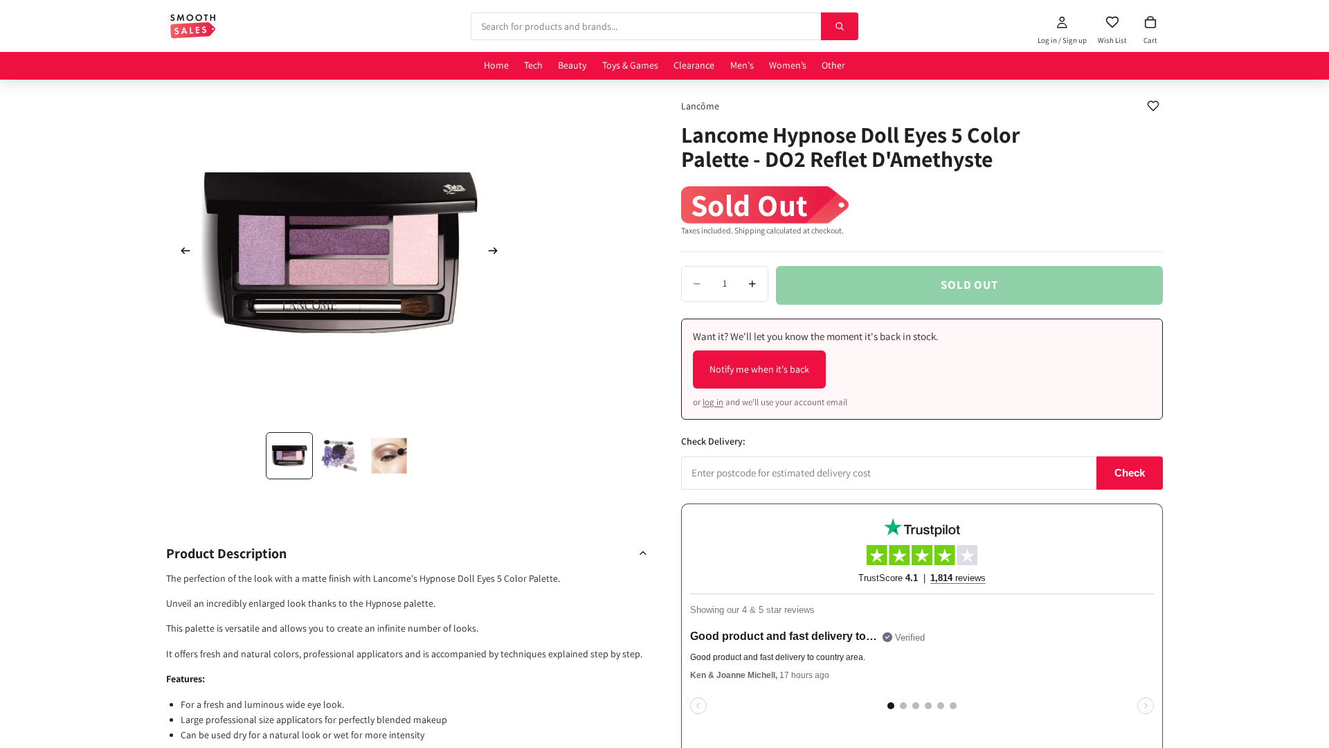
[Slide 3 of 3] (389, 456)
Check (1129, 473)
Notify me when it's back (759, 369)
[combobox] (646, 26)
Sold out (969, 284)
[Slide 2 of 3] (339, 456)
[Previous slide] (181, 253)
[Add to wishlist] (1153, 106)
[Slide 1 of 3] (289, 456)
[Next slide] (497, 253)
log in (713, 402)
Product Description (226, 553)
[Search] (839, 26)
